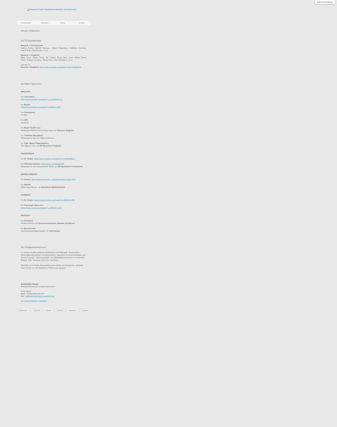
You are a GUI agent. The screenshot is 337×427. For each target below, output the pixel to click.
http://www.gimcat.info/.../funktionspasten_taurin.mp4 (54, 179)
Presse (49, 310)
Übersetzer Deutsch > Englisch (33, 301)
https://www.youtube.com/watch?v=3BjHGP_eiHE (41, 208)
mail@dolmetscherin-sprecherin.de (39, 296)
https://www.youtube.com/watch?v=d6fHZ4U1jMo (54, 200)
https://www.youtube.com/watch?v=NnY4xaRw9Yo (60, 67)
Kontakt (60, 310)
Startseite (85, 310)
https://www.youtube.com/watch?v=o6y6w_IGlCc (41, 107)
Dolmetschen (23, 310)
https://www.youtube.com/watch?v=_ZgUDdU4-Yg (41, 99)
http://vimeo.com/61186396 (53, 164)
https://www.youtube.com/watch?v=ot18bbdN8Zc (54, 159)
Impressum (72, 310)
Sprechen (37, 310)
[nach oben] (86, 81)
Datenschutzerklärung (325, 2)
